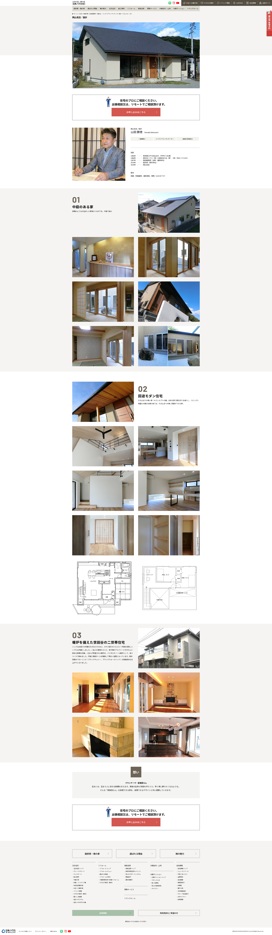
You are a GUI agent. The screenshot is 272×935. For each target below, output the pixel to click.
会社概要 (180, 880)
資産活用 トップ (131, 868)
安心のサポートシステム (133, 874)
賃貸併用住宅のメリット (133, 871)
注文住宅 (112, 8)
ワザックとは (156, 880)
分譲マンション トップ (159, 877)
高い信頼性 (155, 883)
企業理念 (180, 877)
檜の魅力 (103, 8)
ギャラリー (155, 888)
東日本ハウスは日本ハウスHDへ (136, 921)
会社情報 (179, 865)
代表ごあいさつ (182, 874)
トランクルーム (192, 8)
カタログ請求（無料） (80, 894)
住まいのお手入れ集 (80, 902)
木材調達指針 (182, 891)
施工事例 (121, 8)
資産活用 (141, 8)
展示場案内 (129, 880)
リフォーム (131, 8)
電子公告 (180, 888)
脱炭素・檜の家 (79, 8)
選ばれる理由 (92, 8)
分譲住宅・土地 (165, 8)
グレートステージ (79, 871)
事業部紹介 (181, 882)
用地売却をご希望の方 (169, 913)
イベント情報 (78, 891)
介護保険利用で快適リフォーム (109, 880)
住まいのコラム (78, 899)
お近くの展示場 (78, 888)
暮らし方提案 (78, 897)
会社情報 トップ (183, 868)
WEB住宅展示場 (78, 885)
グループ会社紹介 (183, 894)
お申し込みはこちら (136, 112)
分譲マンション (178, 8)
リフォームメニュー (106, 871)
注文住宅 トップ (79, 868)
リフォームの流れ (105, 877)
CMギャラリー (182, 897)
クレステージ (78, 874)
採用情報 (180, 899)
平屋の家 (76, 880)
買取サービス (152, 8)
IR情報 (180, 885)
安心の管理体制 (156, 886)
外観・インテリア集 (80, 882)
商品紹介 (128, 877)
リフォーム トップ (105, 868)
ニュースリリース (183, 871)
